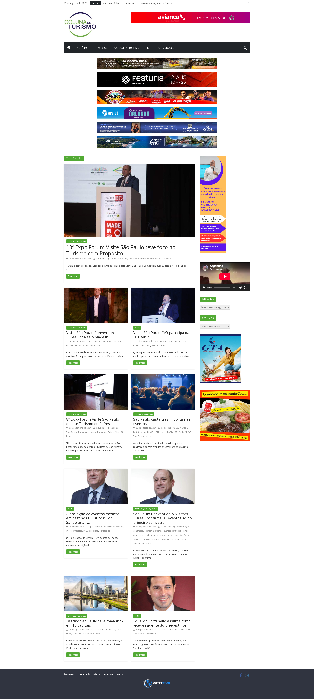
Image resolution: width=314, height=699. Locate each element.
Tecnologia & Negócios (146, 508)
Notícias (82, 47)
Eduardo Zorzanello (181, 629)
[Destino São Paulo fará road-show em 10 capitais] (96, 578)
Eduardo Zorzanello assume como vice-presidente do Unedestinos (162, 623)
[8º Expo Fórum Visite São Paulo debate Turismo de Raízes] (96, 376)
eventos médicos (74, 530)
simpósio (175, 539)
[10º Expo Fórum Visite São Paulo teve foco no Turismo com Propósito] (129, 166)
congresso (138, 530)
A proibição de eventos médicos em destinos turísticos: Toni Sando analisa (93, 518)
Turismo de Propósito (150, 258)
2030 (178, 427)
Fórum (114, 258)
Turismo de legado (87, 432)
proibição (93, 530)
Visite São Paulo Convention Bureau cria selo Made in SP (90, 334)
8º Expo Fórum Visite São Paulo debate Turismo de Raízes (92, 421)
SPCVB (188, 432)
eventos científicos (172, 530)
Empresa (101, 47)
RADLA (170, 432)
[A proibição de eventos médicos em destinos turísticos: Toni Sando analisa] (96, 470)
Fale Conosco (165, 47)
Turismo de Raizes (105, 432)
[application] (225, 276)
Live (148, 47)
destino (111, 629)
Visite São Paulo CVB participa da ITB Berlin (161, 334)
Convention (111, 341)
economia (149, 530)
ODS (152, 432)
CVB (179, 341)
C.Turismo (101, 258)
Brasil (184, 427)
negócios (174, 535)
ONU (158, 432)
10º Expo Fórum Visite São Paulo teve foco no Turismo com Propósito (120, 250)
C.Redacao (166, 427)
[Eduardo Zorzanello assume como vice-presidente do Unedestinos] (163, 578)
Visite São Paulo (159, 345)
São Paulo (122, 258)
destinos (111, 526)
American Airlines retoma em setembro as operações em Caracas (138, 3)
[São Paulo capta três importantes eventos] (163, 376)
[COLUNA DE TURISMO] (69, 47)
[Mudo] (240, 287)
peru (164, 432)
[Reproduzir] (203, 287)
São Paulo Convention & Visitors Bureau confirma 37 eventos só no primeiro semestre (162, 518)
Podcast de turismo (126, 47)
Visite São (166, 258)
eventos (119, 526)
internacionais (162, 535)
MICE (137, 327)
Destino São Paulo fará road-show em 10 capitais (95, 623)
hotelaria (150, 535)
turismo (148, 436)
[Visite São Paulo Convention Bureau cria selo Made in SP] (96, 289)
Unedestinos (151, 633)
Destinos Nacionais (77, 241)
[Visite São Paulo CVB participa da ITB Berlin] (163, 289)
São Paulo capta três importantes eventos (161, 421)
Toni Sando (133, 258)
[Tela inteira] (246, 287)
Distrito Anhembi (141, 432)
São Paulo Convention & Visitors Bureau (151, 539)
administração (182, 526)
